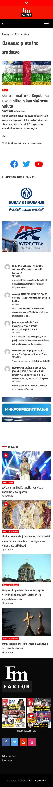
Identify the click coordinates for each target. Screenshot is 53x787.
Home (5, 34)
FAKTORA (29, 176)
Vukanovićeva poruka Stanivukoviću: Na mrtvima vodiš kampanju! (27, 269)
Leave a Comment (36, 143)
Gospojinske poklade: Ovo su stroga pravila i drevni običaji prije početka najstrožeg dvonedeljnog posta (24, 594)
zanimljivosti (13, 531)
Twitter (14, 742)
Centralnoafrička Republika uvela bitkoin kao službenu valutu (25, 100)
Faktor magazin (9, 756)
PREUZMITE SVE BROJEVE (26, 730)
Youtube (23, 742)
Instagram (32, 742)
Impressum (7, 760)
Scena (11, 482)
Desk (5, 482)
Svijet (5, 90)
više (3, 136)
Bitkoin (7, 143)
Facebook (6, 742)
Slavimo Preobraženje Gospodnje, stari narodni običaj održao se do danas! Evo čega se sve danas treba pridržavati (26, 541)
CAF (11, 143)
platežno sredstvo (20, 143)
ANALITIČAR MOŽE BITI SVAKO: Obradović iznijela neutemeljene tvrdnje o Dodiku (31, 298)
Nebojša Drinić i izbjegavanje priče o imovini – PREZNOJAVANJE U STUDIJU (25, 326)
